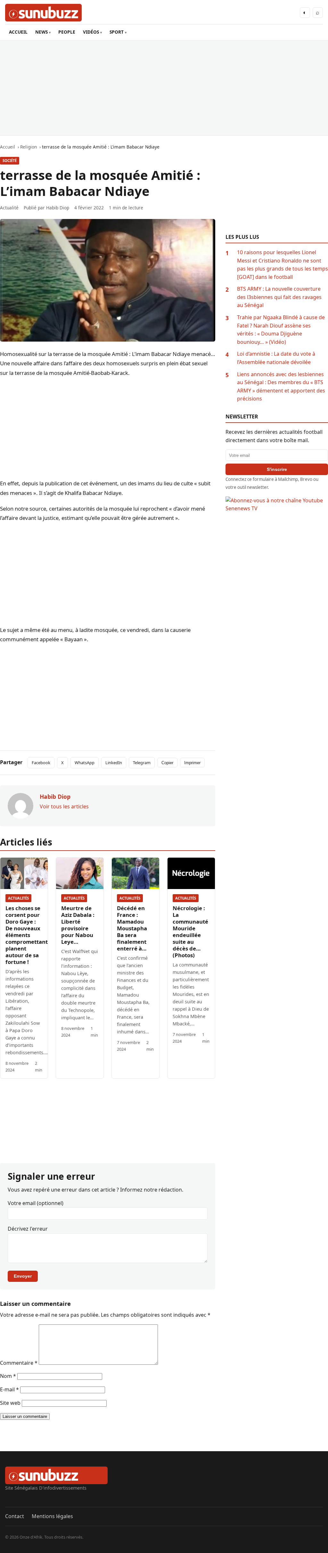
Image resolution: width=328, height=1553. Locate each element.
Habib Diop (57, 208)
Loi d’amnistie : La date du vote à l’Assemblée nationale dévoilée (276, 358)
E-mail (9, 1389)
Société (10, 160)
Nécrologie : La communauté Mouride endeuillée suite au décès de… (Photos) (190, 931)
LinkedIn (113, 762)
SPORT (117, 32)
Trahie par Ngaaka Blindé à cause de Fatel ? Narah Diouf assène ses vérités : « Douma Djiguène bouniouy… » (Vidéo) (281, 329)
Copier (167, 762)
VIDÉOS (91, 32)
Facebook (41, 762)
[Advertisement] (164, 88)
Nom (8, 1375)
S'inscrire (277, 469)
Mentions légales (52, 1516)
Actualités (18, 898)
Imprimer (192, 762)
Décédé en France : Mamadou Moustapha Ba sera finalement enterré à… (132, 928)
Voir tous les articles (64, 806)
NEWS (41, 32)
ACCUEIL (18, 32)
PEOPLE (66, 32)
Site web (10, 1402)
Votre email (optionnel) (35, 1203)
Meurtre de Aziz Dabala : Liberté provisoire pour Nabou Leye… (77, 924)
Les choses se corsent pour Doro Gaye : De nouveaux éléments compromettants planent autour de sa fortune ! (27, 935)
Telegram (142, 762)
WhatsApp (84, 762)
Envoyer (23, 1276)
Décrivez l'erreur (28, 1228)
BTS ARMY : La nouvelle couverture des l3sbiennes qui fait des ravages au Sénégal (279, 297)
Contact (14, 1516)
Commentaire (18, 1362)
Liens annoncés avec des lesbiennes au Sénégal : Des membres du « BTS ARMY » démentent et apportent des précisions (281, 386)
